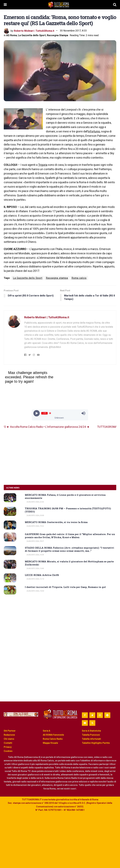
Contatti (8, 743)
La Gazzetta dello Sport (32, 35)
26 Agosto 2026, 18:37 (35, 541)
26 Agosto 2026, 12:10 (35, 579)
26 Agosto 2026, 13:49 (35, 568)
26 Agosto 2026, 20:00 (35, 515)
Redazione (9, 735)
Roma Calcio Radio (53, 739)
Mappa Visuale (50, 743)
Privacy (8, 747)
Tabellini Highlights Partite (96, 743)
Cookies (8, 751)
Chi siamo (9, 739)
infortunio (94, 131)
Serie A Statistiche (91, 731)
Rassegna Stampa (57, 35)
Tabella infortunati (91, 739)
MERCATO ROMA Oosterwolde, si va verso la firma (56, 522)
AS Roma (11, 35)
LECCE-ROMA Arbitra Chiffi (42, 575)
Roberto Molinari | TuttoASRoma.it (34, 30)
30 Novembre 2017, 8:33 (73, 30)
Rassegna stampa (57, 277)
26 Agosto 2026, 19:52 (35, 526)
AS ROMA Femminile (53, 735)
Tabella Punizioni (91, 735)
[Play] (37, 413)
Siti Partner (10, 731)
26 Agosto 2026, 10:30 (35, 591)
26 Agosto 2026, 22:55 (35, 502)
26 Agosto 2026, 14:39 (35, 555)
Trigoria (42, 164)
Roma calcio (79, 277)
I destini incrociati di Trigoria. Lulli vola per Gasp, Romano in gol (65, 587)
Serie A (46, 731)
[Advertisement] (60, 457)
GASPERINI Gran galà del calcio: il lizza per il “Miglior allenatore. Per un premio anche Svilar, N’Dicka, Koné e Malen (70, 536)
